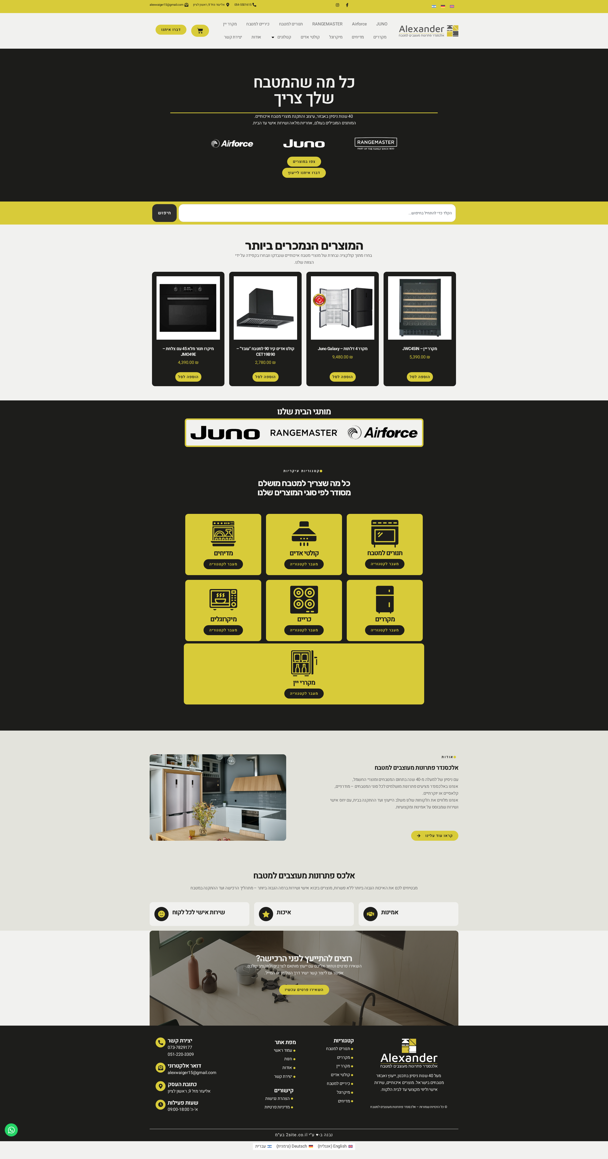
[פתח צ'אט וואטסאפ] (11, 1129)
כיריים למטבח (258, 24)
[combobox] (317, 213)
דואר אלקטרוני (184, 1066)
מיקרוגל (335, 37)
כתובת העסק (182, 1084)
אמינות (389, 912)
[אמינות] (370, 914)
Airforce (359, 24)
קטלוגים (284, 37)
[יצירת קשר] (161, 1042)
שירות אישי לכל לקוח (198, 912)
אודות (256, 37)
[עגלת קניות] (200, 31)
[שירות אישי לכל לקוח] (161, 914)
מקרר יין (230, 24)
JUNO (381, 24)
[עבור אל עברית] (433, 6)
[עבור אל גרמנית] (442, 6)
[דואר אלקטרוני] (161, 1068)
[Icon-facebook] (347, 5)
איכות (284, 912)
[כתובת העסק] (161, 1086)
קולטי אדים (310, 37)
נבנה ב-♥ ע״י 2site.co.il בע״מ (304, 1135)
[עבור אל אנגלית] (451, 6)
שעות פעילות (183, 1103)
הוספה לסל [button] (420, 377)
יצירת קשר (233, 37)
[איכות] (266, 914)
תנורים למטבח (291, 24)
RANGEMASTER (327, 24)
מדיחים (358, 37)
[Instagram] (337, 5)
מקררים (379, 37)
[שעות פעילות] (161, 1105)
